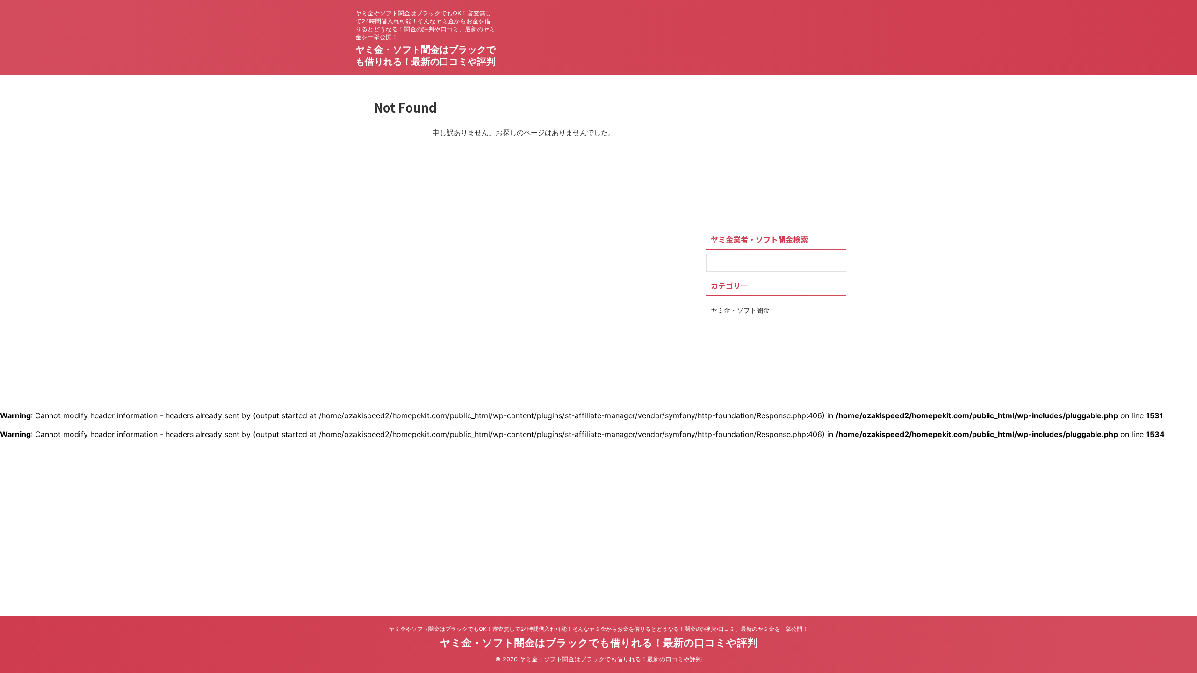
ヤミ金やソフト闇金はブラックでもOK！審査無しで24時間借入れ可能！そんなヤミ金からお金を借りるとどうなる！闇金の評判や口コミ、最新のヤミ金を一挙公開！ (598, 628)
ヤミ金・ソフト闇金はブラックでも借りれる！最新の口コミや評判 (598, 643)
